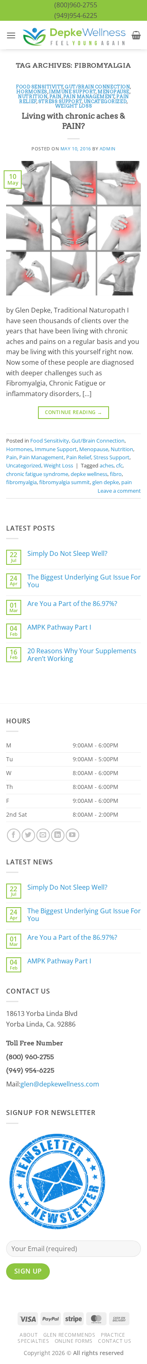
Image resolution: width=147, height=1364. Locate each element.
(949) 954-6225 (30, 1070)
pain (126, 482)
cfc (119, 465)
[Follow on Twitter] (28, 835)
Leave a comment (119, 490)
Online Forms (74, 1341)
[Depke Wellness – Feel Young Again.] (73, 35)
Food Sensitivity (39, 87)
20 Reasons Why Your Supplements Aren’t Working (81, 655)
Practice (113, 1334)
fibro (116, 474)
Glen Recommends (69, 1334)
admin (108, 148)
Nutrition (32, 96)
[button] (11, 35)
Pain (55, 96)
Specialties (33, 1341)
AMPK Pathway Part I (59, 627)
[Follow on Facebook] (13, 835)
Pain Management (89, 96)
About (29, 1334)
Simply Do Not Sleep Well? (67, 553)
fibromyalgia (21, 482)
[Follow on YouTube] (72, 835)
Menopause (113, 92)
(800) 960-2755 (30, 1057)
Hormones (31, 92)
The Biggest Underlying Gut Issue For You (84, 581)
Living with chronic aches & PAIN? (73, 121)
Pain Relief (78, 457)
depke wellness (89, 474)
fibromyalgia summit (64, 482)
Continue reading (73, 412)
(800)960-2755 (75, 4)
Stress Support (60, 101)
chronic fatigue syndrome (37, 474)
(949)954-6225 (75, 15)
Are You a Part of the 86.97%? (72, 604)
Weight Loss (73, 106)
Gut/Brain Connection (97, 87)
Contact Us (114, 1341)
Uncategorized (105, 101)
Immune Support (72, 92)
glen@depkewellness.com (59, 1084)
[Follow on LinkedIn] (58, 835)
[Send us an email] (43, 835)
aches (107, 465)
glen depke (105, 482)
